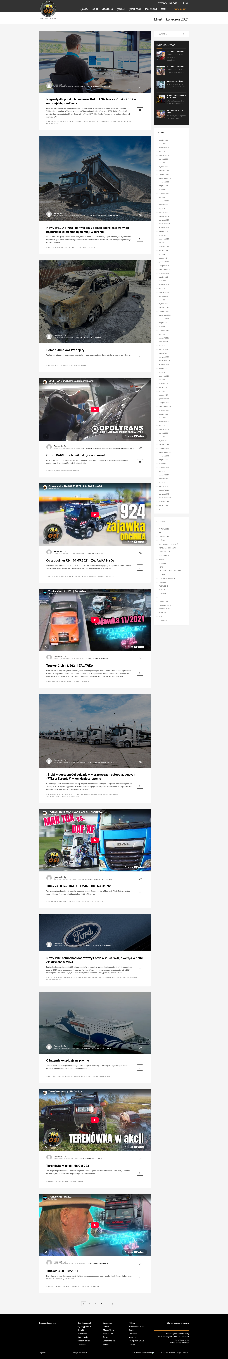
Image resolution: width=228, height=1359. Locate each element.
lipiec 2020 (162, 418)
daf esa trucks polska (64, 121)
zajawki (111, 576)
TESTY (110, 879)
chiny (58, 1076)
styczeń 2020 (163, 441)
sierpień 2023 (163, 277)
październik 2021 (165, 361)
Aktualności (82, 1334)
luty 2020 (162, 437)
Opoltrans (51, 471)
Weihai (83, 1076)
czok (57, 576)
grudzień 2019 (164, 444)
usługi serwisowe (66, 471)
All (91, 87)
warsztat (76, 471)
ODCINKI (96, 1264)
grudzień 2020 (164, 399)
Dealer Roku (79, 121)
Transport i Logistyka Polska (73, 794)
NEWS (108, 87)
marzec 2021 (163, 387)
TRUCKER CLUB (96, 658)
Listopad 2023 (164, 266)
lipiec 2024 (162, 235)
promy (67, 1076)
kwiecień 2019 (164, 475)
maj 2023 (162, 288)
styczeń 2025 (163, 212)
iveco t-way (56, 247)
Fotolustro (133, 1334)
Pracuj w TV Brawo (136, 1341)
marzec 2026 (163, 159)
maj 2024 (162, 243)
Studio (131, 1330)
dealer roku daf (115, 121)
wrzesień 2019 (164, 456)
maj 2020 (162, 425)
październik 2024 (165, 224)
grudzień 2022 (164, 307)
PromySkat (73, 1076)
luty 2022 (162, 345)
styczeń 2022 (163, 349)
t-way (84, 247)
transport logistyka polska (93, 794)
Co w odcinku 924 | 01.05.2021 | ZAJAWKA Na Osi (80, 560)
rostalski (65, 1181)
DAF (49, 121)
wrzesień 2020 (164, 410)
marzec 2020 (163, 433)
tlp (63, 794)
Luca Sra (71, 247)
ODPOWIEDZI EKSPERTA (167, 578)
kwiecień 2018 (164, 501)
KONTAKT (173, 3)
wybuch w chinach (105, 1076)
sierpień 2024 (163, 231)
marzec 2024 (163, 250)
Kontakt (106, 1344)
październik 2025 (165, 178)
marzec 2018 (163, 505)
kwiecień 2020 (164, 429)
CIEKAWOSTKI (96, 87)
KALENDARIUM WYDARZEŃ (168, 544)
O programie (83, 1337)
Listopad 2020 (164, 402)
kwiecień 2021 (164, 384)
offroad (58, 1181)
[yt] (187, 3)
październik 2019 (165, 452)
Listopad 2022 (164, 311)
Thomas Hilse (91, 247)
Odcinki (81, 1330)
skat (78, 1076)
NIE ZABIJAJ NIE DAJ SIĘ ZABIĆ (170, 571)
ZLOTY (161, 616)
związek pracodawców (110, 794)
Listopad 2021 (164, 357)
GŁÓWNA (103, 87)
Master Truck (56, 681)
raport (59, 794)
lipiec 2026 (162, 144)
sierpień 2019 (163, 460)
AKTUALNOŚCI (85, 87)
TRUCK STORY (164, 601)
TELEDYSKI (162, 593)
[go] (183, 34)
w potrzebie (69, 365)
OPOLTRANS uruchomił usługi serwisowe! (75, 455)
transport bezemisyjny (53, 980)
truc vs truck (89, 901)
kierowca (51, 365)
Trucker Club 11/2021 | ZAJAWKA (69, 665)
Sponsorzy (107, 1323)
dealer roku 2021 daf (102, 121)
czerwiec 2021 (164, 376)
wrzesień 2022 (164, 319)
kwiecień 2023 (164, 292)
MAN (49, 681)
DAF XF (56, 901)
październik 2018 (165, 498)
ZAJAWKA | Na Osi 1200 (175, 52)
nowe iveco (78, 247)
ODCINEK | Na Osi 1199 (175, 81)
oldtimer (77, 681)
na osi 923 (72, 901)
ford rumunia (106, 977)
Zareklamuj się (109, 1341)
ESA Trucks (127, 121)
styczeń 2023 (163, 304)
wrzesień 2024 (164, 227)
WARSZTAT (131, 448)
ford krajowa (96, 977)
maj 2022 (162, 334)
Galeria (106, 1326)
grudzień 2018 (164, 490)
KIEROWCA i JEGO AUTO (167, 548)
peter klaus (52, 794)
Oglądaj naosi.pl (84, 1323)
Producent (82, 1344)
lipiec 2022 (162, 326)
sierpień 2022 (163, 323)
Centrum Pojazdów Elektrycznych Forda (61, 977)
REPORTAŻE (124, 448)
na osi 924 (67, 576)
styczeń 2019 (163, 486)
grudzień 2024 (164, 216)
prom (62, 1076)
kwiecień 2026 (164, 155)
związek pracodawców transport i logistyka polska (63, 796)
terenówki (80, 1181)
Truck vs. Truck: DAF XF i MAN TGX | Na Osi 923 (79, 886)
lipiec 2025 (162, 189)
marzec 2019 (163, 479)
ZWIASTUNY (99, 553)
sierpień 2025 (163, 186)
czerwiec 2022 (164, 330)
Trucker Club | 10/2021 (62, 1271)
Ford (89, 977)
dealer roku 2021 (89, 121)
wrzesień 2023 (164, 273)
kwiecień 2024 (164, 246)
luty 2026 (162, 163)
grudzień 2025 (164, 170)
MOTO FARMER (164, 555)
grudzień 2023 (164, 262)
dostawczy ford (81, 977)
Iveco (50, 247)
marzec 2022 (163, 342)
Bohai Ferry (52, 1076)
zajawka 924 (93, 576)
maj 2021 (162, 380)
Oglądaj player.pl (84, 1326)
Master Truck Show (67, 681)
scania (87, 1286)
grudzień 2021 (164, 353)
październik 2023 (165, 269)
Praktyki (132, 1344)
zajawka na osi (103, 576)
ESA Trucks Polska (52, 123)
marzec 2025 (163, 205)
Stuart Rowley (132, 977)
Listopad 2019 (164, 448)
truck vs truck (98, 901)
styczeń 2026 (163, 167)
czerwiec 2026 (164, 148)
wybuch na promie (92, 1076)
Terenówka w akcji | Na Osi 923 (67, 1166)
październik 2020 (165, 406)
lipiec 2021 (162, 372)
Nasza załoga (134, 1337)
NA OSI (94, 553)
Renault (74, 576)
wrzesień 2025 (164, 182)
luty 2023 (162, 300)
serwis (58, 471)
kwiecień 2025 (164, 201)
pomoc (57, 365)
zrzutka (83, 365)
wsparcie (77, 365)
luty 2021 (162, 391)
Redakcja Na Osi (60, 85)
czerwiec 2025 (164, 193)
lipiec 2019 (162, 463)
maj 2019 (162, 471)
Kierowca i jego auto (55, 1286)
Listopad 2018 (164, 494)
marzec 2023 (163, 296)
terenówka (72, 1181)
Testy (105, 1337)
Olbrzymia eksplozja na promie (67, 1060)
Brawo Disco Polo (136, 1326)
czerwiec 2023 (164, 285)
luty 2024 (162, 254)
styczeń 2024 (163, 258)
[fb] (183, 3)
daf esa (53, 121)
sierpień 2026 (163, 140)
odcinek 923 (80, 901)
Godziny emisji (84, 1341)
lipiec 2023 (162, 281)
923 (49, 901)
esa (122, 121)
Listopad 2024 (164, 220)
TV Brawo (133, 1323)
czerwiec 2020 (164, 422)
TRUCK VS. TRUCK (165, 605)
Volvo (79, 576)
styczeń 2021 (163, 395)
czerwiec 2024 (164, 239)
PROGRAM (162, 582)
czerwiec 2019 (164, 467)
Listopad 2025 (164, 174)
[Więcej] (139, 113)
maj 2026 (162, 151)
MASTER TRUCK (164, 552)
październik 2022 (165, 315)
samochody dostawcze (119, 977)
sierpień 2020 (163, 414)
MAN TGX (65, 901)
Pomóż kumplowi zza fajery (65, 350)
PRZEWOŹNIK (114, 215)
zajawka (85, 576)
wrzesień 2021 (164, 364)
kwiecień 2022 (164, 338)
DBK (73, 121)
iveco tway (64, 247)
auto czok (51, 576)
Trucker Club (85, 681)
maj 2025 (162, 197)
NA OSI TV (98, 879)
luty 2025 (162, 209)
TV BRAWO (162, 3)
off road (51, 1181)
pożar (63, 365)
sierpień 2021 (163, 368)
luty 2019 (162, 482)
